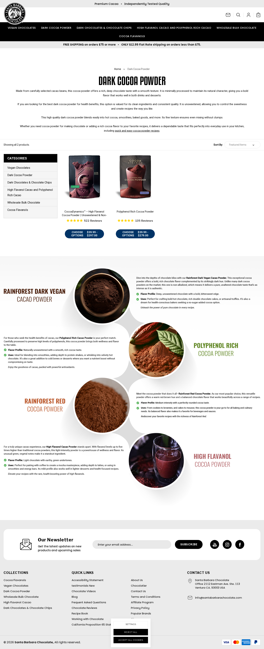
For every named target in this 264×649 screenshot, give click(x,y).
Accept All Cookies (130, 640)
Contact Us (138, 591)
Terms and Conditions (145, 597)
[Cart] (257, 14)
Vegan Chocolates (22, 28)
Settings (131, 624)
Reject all (130, 632)
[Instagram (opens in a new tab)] (227, 544)
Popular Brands (141, 613)
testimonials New (83, 585)
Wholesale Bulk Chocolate (236, 28)
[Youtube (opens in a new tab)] (214, 544)
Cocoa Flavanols (132, 36)
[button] (238, 15)
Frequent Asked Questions (89, 602)
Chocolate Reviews (84, 608)
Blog (75, 597)
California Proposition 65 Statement (96, 624)
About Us (137, 580)
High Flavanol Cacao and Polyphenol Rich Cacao (174, 28)
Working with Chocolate (88, 619)
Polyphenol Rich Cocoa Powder (135, 211)
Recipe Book (80, 613)
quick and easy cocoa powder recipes (137, 130)
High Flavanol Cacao (17, 602)
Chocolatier (139, 585)
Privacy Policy (140, 608)
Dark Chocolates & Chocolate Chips (104, 28)
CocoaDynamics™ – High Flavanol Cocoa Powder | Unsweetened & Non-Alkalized (84, 215)
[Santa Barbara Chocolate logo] (15, 14)
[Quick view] (84, 175)
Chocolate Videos (84, 591)
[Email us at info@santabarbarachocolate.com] (228, 15)
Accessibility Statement (87, 580)
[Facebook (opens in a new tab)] (239, 544)
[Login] (249, 15)
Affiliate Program (142, 602)
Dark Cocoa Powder (56, 28)
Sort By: (218, 144)
